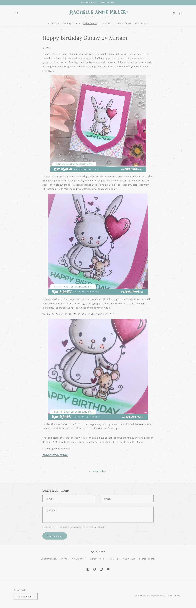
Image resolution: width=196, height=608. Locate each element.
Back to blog (99, 471)
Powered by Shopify (175, 595)
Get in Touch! (129, 558)
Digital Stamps (97, 558)
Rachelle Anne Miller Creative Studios (154, 595)
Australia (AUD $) (24, 596)
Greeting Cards (79, 558)
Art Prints (64, 558)
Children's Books (49, 558)
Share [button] (48, 47)
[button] (17, 13)
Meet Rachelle (113, 558)
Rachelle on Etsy (147, 558)
